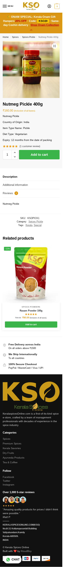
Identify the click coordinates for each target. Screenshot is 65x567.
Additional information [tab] (15, 184)
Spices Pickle (28, 37)
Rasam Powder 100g (31, 310)
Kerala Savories (12, 448)
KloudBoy (26, 551)
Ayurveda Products (13, 457)
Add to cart (39, 154)
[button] (57, 6)
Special (38, 225)
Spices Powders (31, 307)
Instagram (8, 484)
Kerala (29, 225)
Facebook (8, 477)
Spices (15, 37)
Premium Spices (12, 443)
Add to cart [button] (31, 324)
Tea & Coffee (10, 462)
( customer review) (30, 146)
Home (6, 37)
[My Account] (49, 6)
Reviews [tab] (10, 193)
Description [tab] (10, 176)
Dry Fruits (8, 452)
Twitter (6, 480)
